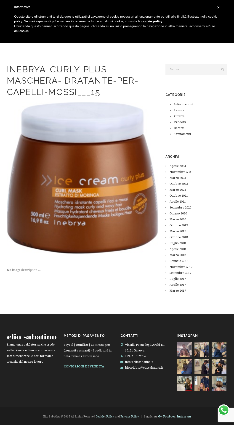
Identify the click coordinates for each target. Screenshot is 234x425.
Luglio (178, 243)
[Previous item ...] (45, 184)
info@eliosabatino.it (139, 362)
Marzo (178, 178)
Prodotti (180, 122)
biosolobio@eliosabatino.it (144, 367)
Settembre (180, 207)
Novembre (181, 172)
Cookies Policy (105, 416)
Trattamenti (182, 134)
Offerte (179, 116)
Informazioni (183, 104)
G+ (160, 416)
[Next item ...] (121, 184)
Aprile (178, 166)
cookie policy (151, 21)
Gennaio (179, 261)
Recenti (179, 128)
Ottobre (179, 183)
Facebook (169, 416)
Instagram (184, 416)
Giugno (178, 213)
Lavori (179, 110)
